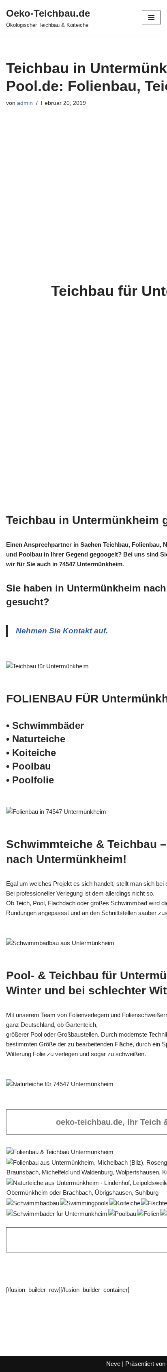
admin (25, 103)
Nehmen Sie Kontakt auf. (62, 630)
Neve (113, 1363)
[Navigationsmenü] (151, 17)
